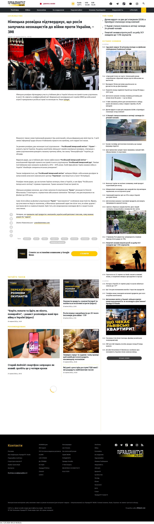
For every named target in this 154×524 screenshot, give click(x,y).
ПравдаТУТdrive (44, 468)
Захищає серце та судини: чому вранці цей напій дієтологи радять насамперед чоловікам (81, 357)
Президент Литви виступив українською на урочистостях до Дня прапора (121, 85)
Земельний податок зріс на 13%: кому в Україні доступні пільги (123, 196)
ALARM (41, 455)
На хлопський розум (69, 451)
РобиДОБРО (66, 458)
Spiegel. (67, 100)
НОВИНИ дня (43, 444)
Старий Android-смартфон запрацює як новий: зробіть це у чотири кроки (31, 367)
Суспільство (15, 16)
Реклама (11, 451)
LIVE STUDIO (43, 458)
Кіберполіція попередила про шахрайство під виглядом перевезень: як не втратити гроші (126, 190)
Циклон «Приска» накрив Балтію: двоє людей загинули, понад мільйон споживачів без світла (123, 208)
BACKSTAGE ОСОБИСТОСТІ (71, 468)
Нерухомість (117, 10)
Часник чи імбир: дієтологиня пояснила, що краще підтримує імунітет (124, 145)
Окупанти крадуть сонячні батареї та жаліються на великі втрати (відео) (80, 302)
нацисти (54, 239)
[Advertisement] (57, 116)
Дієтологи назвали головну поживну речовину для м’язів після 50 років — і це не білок (124, 97)
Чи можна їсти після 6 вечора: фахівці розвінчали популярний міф (124, 339)
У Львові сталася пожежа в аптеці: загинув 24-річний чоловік (125, 27)
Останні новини (111, 41)
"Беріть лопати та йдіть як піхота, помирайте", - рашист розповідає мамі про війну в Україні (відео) (33, 314)
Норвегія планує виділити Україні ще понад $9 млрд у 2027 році (125, 91)
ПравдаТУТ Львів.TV (101, 495)
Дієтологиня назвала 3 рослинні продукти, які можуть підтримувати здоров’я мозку (125, 202)
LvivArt (41, 475)
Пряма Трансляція (14, 465)
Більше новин (124, 358)
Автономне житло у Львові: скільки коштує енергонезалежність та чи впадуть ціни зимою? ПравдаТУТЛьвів (126, 301)
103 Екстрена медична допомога (50, 451)
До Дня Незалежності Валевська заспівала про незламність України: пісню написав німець (122, 351)
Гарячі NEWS (66, 455)
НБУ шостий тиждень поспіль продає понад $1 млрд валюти (124, 345)
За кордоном (58, 10)
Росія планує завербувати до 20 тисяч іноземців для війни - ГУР (80, 314)
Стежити (84, 253)
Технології (98, 485)
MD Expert (42, 448)
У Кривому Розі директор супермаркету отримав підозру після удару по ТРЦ (123, 238)
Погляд (97, 478)
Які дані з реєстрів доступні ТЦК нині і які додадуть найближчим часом (80, 368)
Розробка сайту (135, 508)
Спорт (97, 491)
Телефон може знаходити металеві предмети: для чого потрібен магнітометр (125, 294)
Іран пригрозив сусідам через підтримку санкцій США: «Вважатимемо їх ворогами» (125, 151)
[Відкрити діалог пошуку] (143, 3)
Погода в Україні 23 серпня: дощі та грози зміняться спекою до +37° (124, 285)
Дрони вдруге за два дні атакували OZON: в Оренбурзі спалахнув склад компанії (125, 20)
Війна (27, 10)
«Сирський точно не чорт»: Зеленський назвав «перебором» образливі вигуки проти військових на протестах (125, 78)
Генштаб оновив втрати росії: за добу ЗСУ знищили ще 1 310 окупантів (124, 33)
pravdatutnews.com (42, 223)
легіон (64, 239)
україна (27, 239)
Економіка (41, 10)
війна (45, 239)
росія (36, 239)
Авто (96, 488)
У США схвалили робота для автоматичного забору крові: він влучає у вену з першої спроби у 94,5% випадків (124, 104)
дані (94, 239)
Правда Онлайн (67, 461)
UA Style (41, 465)
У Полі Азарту (67, 465)
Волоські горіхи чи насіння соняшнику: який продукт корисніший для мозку (125, 184)
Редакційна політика (15, 458)
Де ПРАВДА (42, 461)
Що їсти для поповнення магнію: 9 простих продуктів (125, 290)
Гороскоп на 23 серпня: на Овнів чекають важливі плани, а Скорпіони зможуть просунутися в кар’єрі (124, 276)
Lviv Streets (66, 448)
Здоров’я (98, 471)
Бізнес (97, 481)
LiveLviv (41, 471)
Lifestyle (134, 10)
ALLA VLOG (65, 471)
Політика (15, 10)
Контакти (15, 445)
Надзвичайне (76, 10)
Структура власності (15, 461)
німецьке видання (57, 242)
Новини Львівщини (97, 10)
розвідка (85, 239)
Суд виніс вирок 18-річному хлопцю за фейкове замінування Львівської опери (126, 48)
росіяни (74, 239)
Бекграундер (66, 444)
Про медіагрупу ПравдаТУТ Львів (19, 455)
